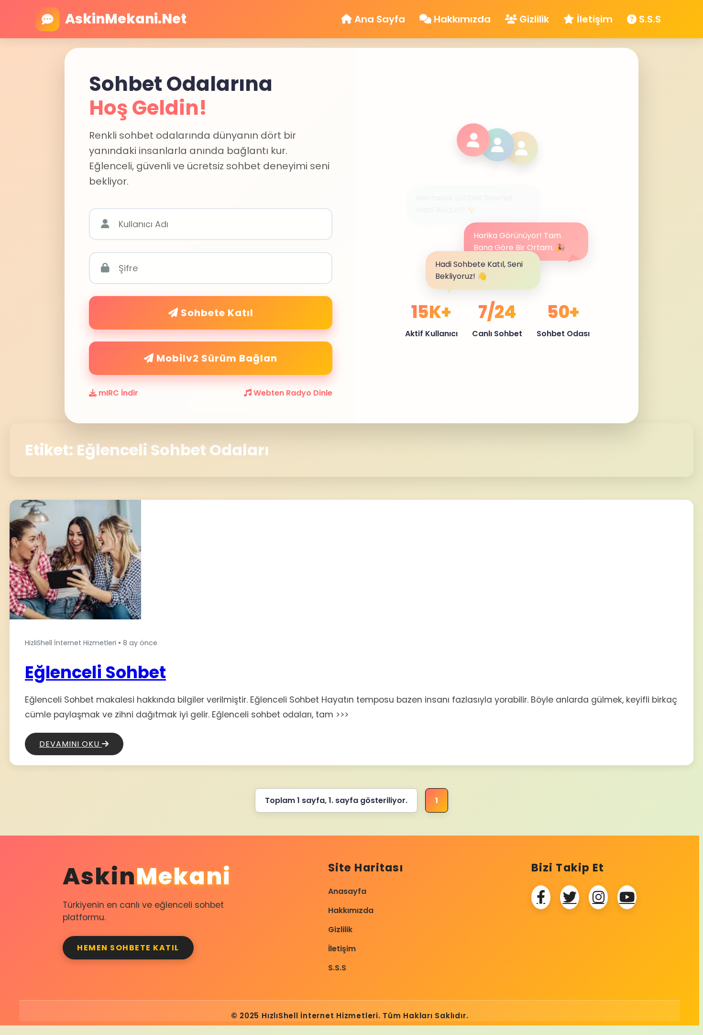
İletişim (593, 19)
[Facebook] (540, 897)
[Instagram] (598, 897)
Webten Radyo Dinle (292, 392)
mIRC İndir (117, 392)
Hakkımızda (461, 19)
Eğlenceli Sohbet (95, 672)
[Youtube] (627, 897)
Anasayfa (347, 891)
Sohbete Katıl (215, 312)
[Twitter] (569, 897)
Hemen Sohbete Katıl (128, 947)
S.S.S (649, 19)
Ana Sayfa (378, 19)
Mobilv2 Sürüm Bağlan (215, 358)
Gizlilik (533, 19)
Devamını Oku (70, 743)
